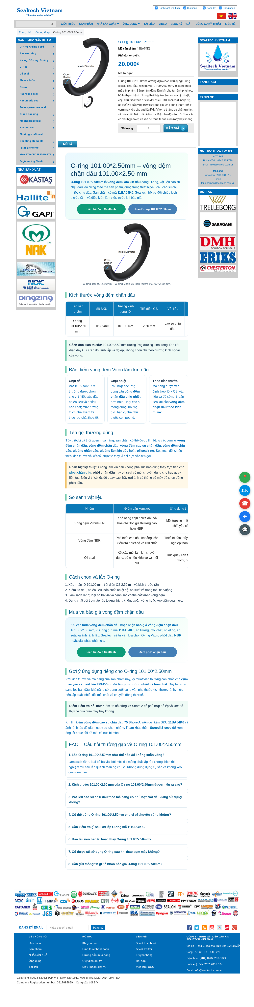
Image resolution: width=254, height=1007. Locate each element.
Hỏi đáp (141, 960)
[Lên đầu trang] (240, 985)
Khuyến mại (89, 943)
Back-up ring (28, 53)
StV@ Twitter (144, 949)
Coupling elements (31, 140)
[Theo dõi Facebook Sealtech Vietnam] (189, 927)
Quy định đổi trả (92, 960)
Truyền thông (144, 954)
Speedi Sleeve (160, 727)
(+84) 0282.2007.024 (213, 958)
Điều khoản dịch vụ (94, 966)
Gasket (24, 87)
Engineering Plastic (32, 161)
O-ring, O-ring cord (32, 46)
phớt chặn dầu (80, 472)
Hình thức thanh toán (95, 949)
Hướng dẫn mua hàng (96, 954)
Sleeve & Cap (28, 80)
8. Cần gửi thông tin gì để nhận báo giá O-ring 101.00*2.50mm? (115, 864)
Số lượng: (127, 128)
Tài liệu (33, 966)
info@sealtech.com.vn (222, 164)
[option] (86, 102)
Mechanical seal (30, 120)
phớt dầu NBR (170, 635)
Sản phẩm (35, 949)
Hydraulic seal (29, 93)
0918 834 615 (223, 175)
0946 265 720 (225, 160)
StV (96, 982)
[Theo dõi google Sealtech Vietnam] (234, 927)
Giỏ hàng (193, 8)
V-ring (24, 66)
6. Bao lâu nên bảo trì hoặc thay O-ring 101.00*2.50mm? (109, 839)
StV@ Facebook (146, 943)
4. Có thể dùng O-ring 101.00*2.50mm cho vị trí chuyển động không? (119, 814)
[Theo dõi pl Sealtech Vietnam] (219, 927)
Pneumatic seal (29, 100)
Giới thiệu (35, 943)
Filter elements (29, 147)
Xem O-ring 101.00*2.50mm (153, 209)
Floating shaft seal (31, 134)
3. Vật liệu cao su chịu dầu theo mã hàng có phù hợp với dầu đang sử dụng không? (125, 799)
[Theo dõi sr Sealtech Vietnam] (227, 927)
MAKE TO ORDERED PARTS (35, 154)
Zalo (244, 490)
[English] (231, 15)
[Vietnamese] (220, 15)
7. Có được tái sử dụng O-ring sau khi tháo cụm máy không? (114, 851)
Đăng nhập (229, 8)
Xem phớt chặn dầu (152, 651)
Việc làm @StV (145, 966)
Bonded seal (27, 127)
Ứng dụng (35, 960)
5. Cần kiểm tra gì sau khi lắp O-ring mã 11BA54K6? (106, 827)
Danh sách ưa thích (169, 8)
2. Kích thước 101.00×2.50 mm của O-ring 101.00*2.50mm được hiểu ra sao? (125, 784)
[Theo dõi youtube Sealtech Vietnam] (212, 927)
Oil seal (24, 73)
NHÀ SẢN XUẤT (39, 954)
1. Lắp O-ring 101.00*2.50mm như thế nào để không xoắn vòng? (116, 755)
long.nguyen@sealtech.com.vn (218, 183)
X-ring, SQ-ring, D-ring (34, 60)
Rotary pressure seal (33, 107)
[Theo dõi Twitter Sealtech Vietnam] (196, 927)
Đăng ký (211, 8)
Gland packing (29, 114)
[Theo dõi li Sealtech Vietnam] (204, 927)
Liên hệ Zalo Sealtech (101, 209)
